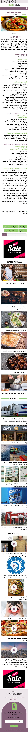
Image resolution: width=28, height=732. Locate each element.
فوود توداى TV (5, 697)
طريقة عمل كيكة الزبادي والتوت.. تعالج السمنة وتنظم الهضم (16, 307)
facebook (15, 1)
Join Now (14, 725)
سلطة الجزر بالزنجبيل (11, 231)
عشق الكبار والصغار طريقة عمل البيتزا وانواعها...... (17, 639)
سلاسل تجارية (16, 697)
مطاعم (19, 697)
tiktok (7, 1)
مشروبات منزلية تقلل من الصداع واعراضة (16, 618)
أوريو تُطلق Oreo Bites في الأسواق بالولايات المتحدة (15, 506)
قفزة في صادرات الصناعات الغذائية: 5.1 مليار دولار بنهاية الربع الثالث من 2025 (15, 463)
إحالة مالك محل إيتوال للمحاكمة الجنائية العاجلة (15, 442)
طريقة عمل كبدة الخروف (19, 372)
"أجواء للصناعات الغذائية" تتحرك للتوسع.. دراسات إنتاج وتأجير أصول (16, 484)
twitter (10, 1)
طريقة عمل (23, 226)
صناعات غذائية (22, 697)
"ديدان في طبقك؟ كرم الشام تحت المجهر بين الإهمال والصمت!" (15, 598)
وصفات (9, 697)
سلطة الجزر (23, 231)
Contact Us (15, 699)
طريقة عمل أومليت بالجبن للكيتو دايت (16, 330)
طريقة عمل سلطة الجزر (10, 226)
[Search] (26, 8)
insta (12, 1)
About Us (11, 699)
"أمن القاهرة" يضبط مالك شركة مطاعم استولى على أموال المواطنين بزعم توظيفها (14, 554)
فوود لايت (11, 697)
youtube (2, 1)
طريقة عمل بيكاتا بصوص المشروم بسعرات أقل (15, 284)
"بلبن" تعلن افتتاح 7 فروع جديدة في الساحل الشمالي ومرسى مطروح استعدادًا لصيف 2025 (14, 576)
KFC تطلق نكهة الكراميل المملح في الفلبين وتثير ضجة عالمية (14, 528)
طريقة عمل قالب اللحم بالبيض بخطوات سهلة (14, 393)
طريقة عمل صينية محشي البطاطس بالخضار (14, 351)
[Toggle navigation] (2, 8)
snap (4, 1)
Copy (4, 234)
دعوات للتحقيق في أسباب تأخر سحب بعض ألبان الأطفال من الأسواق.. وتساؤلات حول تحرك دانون (14, 420)
